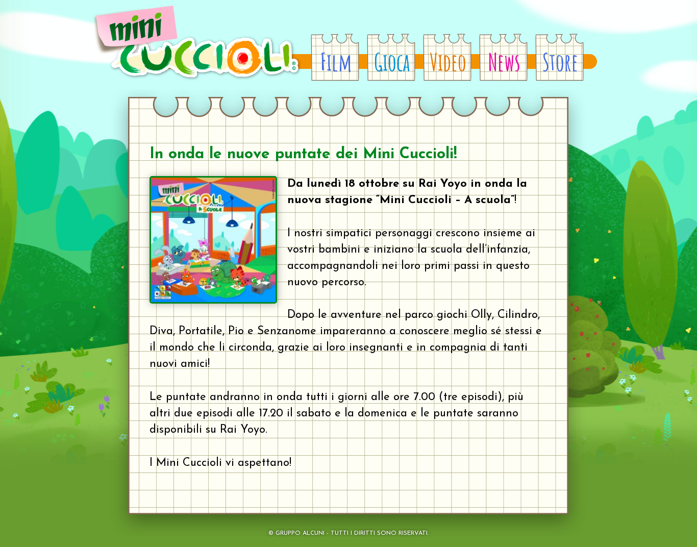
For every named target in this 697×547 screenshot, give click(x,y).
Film (336, 61)
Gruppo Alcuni (300, 533)
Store (560, 61)
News (504, 61)
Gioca (392, 61)
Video (448, 61)
